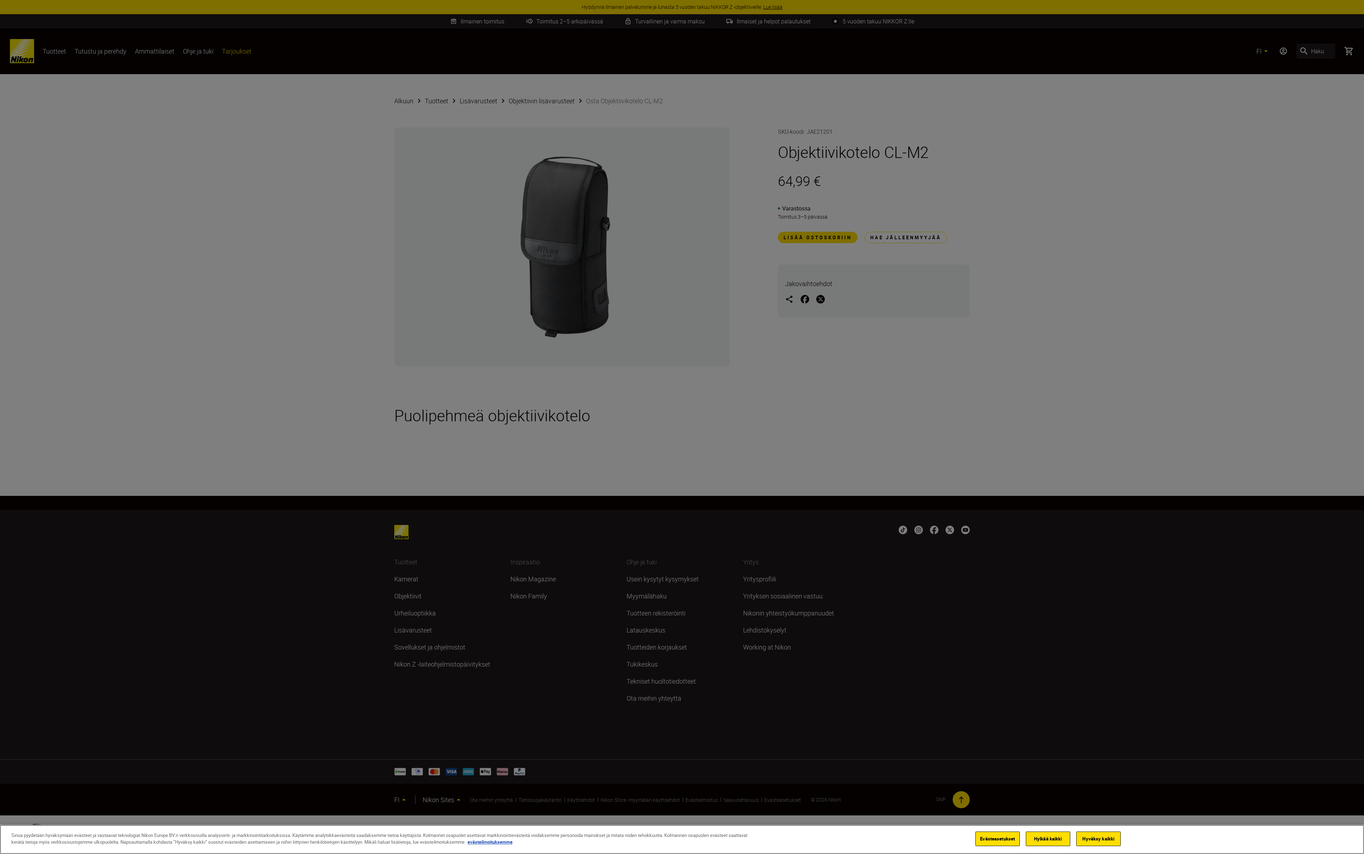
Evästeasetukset (997, 839)
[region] (682, 839)
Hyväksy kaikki (1098, 839)
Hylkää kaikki (1048, 839)
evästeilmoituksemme (490, 842)
